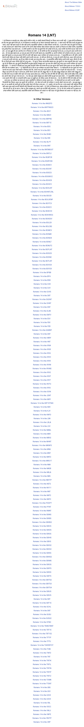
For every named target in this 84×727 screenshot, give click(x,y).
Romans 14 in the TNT (42, 657)
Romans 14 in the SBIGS (42, 534)
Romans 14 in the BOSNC (42, 257)
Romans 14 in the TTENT (42, 684)
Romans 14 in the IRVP (42, 376)
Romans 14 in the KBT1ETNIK (42, 403)
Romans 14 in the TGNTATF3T (42, 645)
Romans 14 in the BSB (42, 280)
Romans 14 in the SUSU (42, 614)
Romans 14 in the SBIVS (42, 595)
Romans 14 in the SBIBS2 (42, 522)
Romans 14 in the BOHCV (42, 184)
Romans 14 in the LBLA (42, 422)
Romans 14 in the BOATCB (42, 157)
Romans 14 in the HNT (42, 342)
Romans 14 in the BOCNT (42, 169)
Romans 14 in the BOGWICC (42, 176)
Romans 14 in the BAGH (42, 115)
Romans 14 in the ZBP (42, 722)
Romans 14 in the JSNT (42, 395)
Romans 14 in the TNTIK (42, 660)
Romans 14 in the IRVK (42, 361)
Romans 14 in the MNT (42, 453)
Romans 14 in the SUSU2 (42, 618)
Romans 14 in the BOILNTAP (42, 199)
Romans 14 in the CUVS (42, 292)
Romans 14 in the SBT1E (42, 603)
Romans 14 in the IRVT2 (42, 384)
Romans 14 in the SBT (42, 599)
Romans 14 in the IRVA (42, 345)
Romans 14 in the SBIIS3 (42, 549)
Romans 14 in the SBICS (42, 526)
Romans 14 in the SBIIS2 (42, 545)
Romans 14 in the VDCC (42, 707)
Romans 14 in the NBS (42, 476)
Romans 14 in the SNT (42, 611)
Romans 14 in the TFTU (42, 641)
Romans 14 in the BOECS (42, 173)
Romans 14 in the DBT (42, 296)
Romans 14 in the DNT (42, 307)
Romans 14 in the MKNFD (42, 445)
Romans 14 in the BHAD (42, 134)
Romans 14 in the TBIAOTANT (42, 626)
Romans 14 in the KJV (42, 411)
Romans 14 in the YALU (42, 710)
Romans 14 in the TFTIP (42, 637)
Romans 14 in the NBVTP (42, 480)
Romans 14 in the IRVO (42, 372)
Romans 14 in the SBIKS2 (42, 557)
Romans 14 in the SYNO (42, 622)
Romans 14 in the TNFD (42, 653)
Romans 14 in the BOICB (42, 196)
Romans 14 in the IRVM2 (42, 369)
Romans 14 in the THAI (42, 649)
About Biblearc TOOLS (72, 6)
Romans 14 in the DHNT (42, 303)
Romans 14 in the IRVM (42, 365)
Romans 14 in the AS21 (42, 111)
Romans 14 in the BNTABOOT (42, 150)
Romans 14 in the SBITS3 (42, 584)
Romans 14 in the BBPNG (42, 119)
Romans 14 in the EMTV (42, 315)
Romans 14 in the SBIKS (42, 553)
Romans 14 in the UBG (42, 687)
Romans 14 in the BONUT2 (42, 246)
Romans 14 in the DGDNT (42, 299)
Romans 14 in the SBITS (42, 576)
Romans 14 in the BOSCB (42, 253)
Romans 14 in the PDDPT (42, 503)
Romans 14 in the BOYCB (42, 269)
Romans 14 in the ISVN (42, 392)
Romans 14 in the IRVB (42, 349)
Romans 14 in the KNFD (42, 415)
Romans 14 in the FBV (42, 322)
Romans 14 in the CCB (42, 284)
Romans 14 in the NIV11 (42, 488)
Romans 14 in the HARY (42, 338)
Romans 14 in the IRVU (42, 388)
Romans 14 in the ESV (42, 319)
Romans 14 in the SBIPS (42, 568)
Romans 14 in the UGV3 (42, 699)
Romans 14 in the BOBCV (42, 165)
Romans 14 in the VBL (42, 703)
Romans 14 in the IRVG (42, 353)
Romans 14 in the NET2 (42, 484)
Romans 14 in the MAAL (42, 430)
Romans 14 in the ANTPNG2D (42, 107)
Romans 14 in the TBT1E (42, 630)
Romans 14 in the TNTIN (42, 668)
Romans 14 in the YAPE (42, 714)
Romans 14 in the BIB (42, 138)
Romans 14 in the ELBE (42, 311)
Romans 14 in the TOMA (42, 680)
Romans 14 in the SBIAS (42, 514)
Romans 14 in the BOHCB (42, 180)
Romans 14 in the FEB (42, 326)
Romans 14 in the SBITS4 (42, 587)
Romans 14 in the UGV (42, 691)
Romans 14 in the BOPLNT (42, 249)
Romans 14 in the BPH (42, 276)
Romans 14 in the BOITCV (42, 203)
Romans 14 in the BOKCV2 (42, 211)
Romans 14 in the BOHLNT (42, 188)
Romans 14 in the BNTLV (42, 153)
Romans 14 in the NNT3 (42, 499)
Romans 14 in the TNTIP (42, 672)
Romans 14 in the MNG (42, 449)
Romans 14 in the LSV (42, 426)
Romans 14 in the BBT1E (42, 123)
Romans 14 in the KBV (42, 407)
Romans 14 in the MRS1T (42, 461)
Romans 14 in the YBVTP (42, 718)
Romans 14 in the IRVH (42, 357)
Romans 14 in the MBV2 (42, 438)
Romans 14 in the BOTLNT (42, 261)
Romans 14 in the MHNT (42, 442)
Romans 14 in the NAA (42, 465)
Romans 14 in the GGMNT (42, 330)
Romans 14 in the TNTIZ (42, 676)
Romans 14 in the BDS (42, 126)
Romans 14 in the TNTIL (42, 664)
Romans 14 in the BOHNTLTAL (42, 192)
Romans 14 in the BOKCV (42, 207)
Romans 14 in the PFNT (42, 507)
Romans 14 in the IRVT (42, 380)
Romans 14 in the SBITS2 (42, 580)
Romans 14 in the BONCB (42, 238)
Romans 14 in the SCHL (42, 607)
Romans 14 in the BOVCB (42, 265)
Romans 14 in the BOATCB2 (42, 161)
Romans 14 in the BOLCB (42, 223)
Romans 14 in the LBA (42, 418)
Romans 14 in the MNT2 (42, 457)
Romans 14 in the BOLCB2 (42, 226)
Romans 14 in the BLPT (42, 142)
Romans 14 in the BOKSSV (42, 219)
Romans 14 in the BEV (42, 130)
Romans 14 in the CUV (42, 288)
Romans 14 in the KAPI (42, 399)
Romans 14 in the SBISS (42, 572)
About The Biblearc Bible (73, 2)
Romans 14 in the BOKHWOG (42, 215)
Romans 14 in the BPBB (42, 272)
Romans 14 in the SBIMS (42, 561)
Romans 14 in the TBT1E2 (42, 634)
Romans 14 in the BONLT (42, 242)
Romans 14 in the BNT (42, 146)
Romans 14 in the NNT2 (42, 495)
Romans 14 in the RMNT (42, 511)
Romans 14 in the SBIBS (42, 518)
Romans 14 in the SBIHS (42, 538)
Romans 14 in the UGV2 (42, 695)
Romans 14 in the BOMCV (42, 230)
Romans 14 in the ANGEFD (42, 103)
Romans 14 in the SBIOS (42, 564)
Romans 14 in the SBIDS (42, 530)
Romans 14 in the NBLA (42, 472)
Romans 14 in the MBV (42, 434)
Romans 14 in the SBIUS (42, 591)
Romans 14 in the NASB (42, 468)
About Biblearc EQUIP (72, 10)
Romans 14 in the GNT (42, 334)
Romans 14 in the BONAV (42, 234)
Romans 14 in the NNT (42, 491)
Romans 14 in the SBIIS (42, 541)
